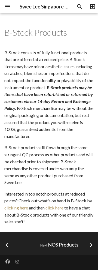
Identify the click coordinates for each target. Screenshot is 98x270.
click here (54, 207)
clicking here (16, 207)
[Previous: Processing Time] (7, 244)
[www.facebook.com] (7, 261)
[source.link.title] (91, 6)
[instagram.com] (17, 261)
